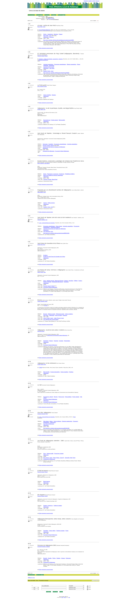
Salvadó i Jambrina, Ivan (42, 219)
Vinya (44, 280)
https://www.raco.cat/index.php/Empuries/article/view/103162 (56, 72)
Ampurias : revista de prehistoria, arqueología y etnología (51, 59)
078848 (40, 367)
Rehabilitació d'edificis (70, 173)
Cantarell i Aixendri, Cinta (42, 413)
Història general (54, 120)
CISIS (62, 597)
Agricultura (71, 280)
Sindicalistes (50, 34)
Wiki (69, 597)
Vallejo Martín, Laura (41, 192)
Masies (44, 173)
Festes (66, 530)
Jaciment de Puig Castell (48, 66)
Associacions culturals (48, 396)
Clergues (63, 558)
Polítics (45, 34)
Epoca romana (59, 226)
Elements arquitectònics (67, 421)
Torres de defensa (57, 421)
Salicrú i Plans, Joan (41, 272)
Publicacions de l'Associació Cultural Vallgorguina (57, 335)
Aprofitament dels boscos (57, 281)
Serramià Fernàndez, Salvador (43, 546)
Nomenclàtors (67, 340)
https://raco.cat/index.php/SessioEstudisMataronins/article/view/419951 (58, 40)
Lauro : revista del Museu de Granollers (47, 222)
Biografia (45, 558)
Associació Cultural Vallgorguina (62, 151)
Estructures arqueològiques (60, 64)
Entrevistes (68, 558)
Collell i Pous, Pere (41, 244)
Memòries (56, 34)
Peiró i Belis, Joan (47, 35)
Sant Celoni (51, 68)
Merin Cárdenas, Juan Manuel (43, 163)
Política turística (51, 202)
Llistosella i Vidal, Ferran (70, 457)
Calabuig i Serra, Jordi (48, 207)
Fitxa (74, 416)
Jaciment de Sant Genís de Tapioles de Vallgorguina (54, 146)
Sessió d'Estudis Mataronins (44, 29)
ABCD (65, 597)
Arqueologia (51, 65)
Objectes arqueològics (71, 64)
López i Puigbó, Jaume (48, 318)
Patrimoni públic (50, 453)
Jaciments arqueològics (48, 64)
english (93, 0)
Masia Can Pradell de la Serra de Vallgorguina (53, 175)
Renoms (51, 340)
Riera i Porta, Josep (41, 26)
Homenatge (45, 144)
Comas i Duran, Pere (41, 364)
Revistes (56, 396)
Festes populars (75, 396)
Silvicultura (66, 281)
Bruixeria (45, 313)
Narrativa (54, 94)
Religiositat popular (60, 313)
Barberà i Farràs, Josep (48, 71)
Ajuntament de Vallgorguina (48, 151)
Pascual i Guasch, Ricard (42, 55)
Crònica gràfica (52, 530)
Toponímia (56, 340)
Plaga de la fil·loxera (59, 280)
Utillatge (76, 280)
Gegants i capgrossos (48, 505)
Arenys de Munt (58, 315)
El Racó (46, 305)
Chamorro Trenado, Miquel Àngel (50, 179)
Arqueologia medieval (55, 227)
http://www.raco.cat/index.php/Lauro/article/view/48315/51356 (56, 428)
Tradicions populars (58, 505)
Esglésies (45, 255)
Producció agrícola (47, 281)
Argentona (51, 37)
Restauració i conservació (52, 173)
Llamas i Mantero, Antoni (42, 301)
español (90, 0)
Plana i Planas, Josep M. (58, 457)
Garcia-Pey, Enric (40, 331)
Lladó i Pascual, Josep (59, 318)
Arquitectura (61, 173)
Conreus (80, 280)
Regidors (58, 558)
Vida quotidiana (68, 396)
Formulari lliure (96, 580)
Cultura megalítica (47, 94)
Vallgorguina (46, 37)
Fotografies (45, 530)
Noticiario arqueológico (43, 60)
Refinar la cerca (51, 18)
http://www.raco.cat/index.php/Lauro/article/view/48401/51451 (56, 233)
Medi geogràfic (62, 120)
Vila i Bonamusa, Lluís (48, 231)
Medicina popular (51, 313)
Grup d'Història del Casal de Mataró (50, 319)
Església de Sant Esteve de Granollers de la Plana (54, 256)
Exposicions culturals (58, 453)
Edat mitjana (46, 421)
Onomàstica (46, 340)
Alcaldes (50, 558)
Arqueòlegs (50, 144)
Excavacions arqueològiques (60, 144)
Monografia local (46, 120)
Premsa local (61, 396)
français (97, 0)
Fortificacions (53, 422)
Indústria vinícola (50, 280)
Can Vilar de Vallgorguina (48, 423)
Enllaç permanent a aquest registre (46, 48)
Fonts (44, 453)
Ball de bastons (46, 481)
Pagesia (60, 34)
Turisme (45, 202)
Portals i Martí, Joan (41, 109)
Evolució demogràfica (55, 371)
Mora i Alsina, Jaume (47, 457)
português (86, 0)
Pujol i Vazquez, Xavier (42, 86)
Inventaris (61, 340)
